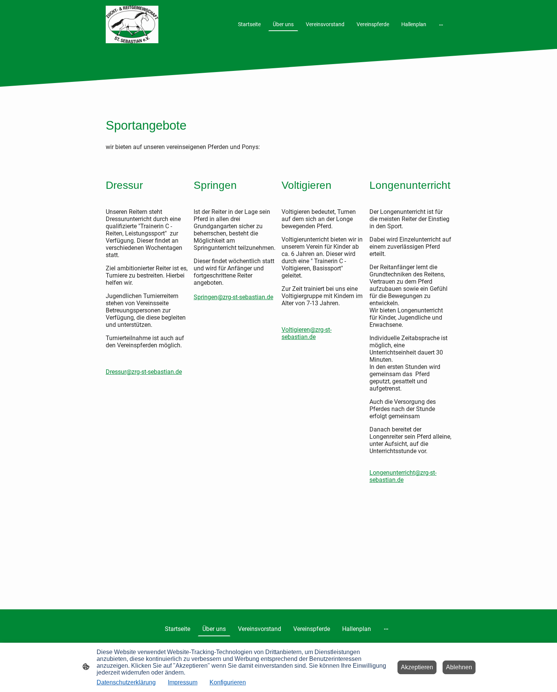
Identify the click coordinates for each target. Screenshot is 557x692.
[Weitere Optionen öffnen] (441, 24)
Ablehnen (459, 667)
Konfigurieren (228, 682)
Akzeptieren (417, 667)
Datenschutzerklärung (126, 682)
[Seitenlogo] (132, 24)
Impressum (182, 682)
